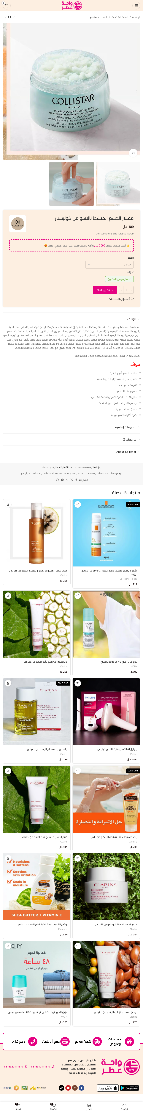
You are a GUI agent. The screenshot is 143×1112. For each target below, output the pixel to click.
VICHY (134, 666)
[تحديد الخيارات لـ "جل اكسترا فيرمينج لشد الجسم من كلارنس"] (8, 595)
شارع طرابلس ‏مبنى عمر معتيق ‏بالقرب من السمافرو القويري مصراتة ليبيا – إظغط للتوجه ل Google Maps (78, 1066)
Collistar (36, 473)
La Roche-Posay (128, 578)
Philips (133, 754)
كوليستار (25, 473)
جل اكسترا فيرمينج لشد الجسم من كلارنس (45, 661)
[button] (136, 91)
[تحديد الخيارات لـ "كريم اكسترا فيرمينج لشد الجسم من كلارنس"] (8, 771)
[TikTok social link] (61, 1088)
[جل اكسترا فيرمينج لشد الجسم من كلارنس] (36, 624)
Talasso (90, 473)
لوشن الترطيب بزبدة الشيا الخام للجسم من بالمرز (43, 924)
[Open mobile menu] (136, 5)
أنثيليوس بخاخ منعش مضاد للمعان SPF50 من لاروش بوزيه (109, 572)
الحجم (131, 258)
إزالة (129, 272)
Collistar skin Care (53, 473)
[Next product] (5, 17)
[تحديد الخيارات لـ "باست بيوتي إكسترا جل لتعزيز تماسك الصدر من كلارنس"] (8, 504)
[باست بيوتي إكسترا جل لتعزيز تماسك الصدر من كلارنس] (36, 532)
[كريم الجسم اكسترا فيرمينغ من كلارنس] (106, 886)
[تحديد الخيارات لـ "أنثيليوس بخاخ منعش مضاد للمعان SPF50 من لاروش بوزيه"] (77, 504)
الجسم (104, 17)
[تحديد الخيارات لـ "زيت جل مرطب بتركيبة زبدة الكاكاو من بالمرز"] (77, 771)
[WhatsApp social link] (67, 479)
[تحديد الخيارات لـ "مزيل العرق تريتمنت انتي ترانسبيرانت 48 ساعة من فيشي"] (8, 946)
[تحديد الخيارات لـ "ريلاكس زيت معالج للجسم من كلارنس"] (8, 683)
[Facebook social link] (76, 479)
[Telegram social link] (62, 479)
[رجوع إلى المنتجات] (9, 17)
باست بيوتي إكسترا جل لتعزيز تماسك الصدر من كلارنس (38, 570)
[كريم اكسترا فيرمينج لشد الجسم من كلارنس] (36, 799)
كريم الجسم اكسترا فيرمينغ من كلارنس (116, 924)
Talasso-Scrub (105, 473)
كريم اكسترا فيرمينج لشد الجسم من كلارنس (44, 837)
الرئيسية (136, 17)
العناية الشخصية (120, 17)
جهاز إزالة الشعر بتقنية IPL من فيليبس (117, 749)
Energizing (70, 473)
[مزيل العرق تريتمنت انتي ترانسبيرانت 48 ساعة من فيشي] (36, 974)
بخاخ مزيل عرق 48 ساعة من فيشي (118, 661)
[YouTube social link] (68, 1088)
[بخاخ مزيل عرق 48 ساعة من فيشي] (106, 624)
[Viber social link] (57, 479)
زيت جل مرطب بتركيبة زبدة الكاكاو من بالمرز (114, 837)
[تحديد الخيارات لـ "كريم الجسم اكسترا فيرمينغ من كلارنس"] (77, 858)
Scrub (81, 473)
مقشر (93, 17)
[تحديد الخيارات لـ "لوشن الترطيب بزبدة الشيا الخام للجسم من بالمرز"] (8, 858)
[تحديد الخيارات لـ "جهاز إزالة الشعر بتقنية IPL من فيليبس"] (77, 683)
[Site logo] (71, 5)
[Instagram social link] (75, 1088)
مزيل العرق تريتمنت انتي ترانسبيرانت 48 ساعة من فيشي (38, 1012)
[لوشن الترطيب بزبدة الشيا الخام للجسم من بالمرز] (36, 886)
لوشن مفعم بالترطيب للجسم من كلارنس (115, 1012)
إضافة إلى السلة (105, 290)
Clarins (64, 575)
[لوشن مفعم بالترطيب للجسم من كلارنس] (106, 974)
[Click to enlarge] (133, 153)
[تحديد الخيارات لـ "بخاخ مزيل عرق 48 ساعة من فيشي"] (77, 595)
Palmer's (132, 841)
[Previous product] (14, 17)
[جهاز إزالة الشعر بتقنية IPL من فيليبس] (106, 711)
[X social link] (71, 479)
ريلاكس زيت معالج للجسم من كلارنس (47, 749)
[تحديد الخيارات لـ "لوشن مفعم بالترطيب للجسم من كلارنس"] (77, 946)
